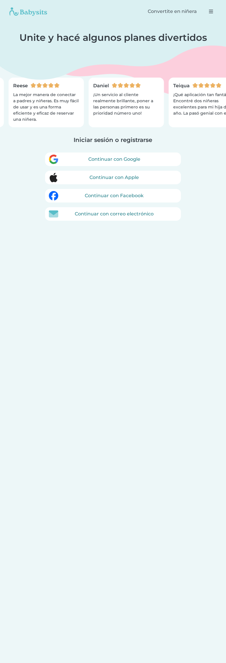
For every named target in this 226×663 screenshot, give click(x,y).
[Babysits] (28, 11)
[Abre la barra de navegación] (211, 11)
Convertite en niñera (172, 11)
